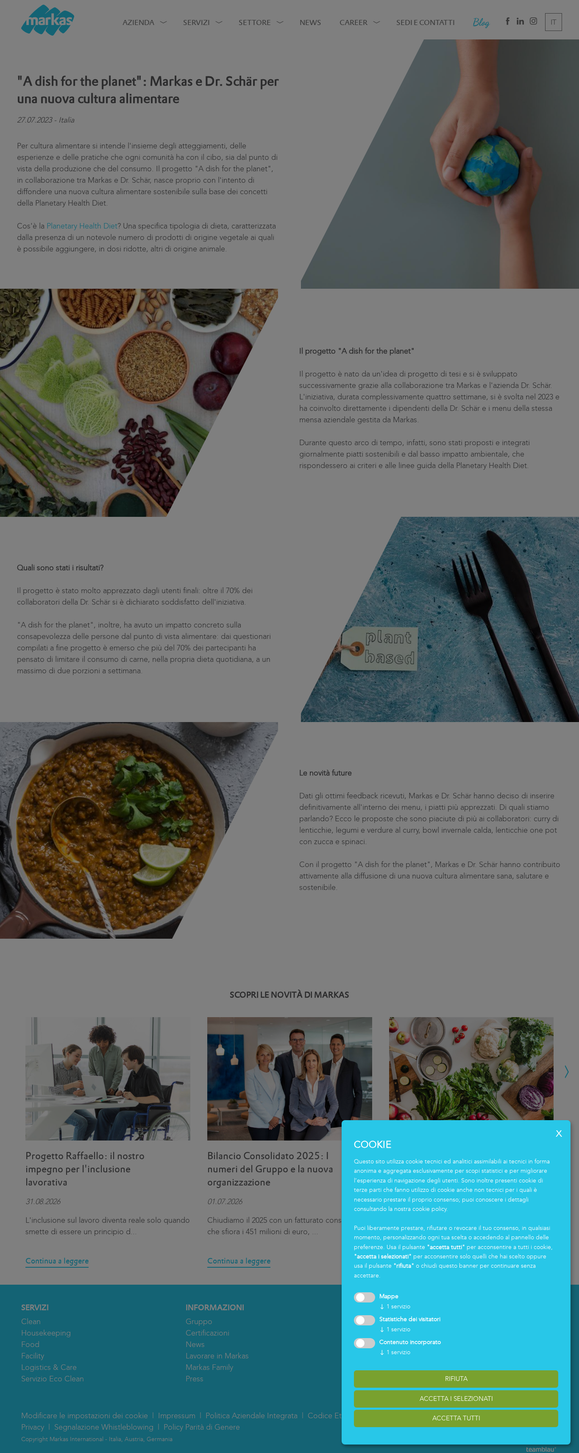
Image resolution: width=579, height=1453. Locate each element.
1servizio (394, 1306)
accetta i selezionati (456, 1399)
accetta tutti (456, 1418)
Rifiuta (456, 1379)
